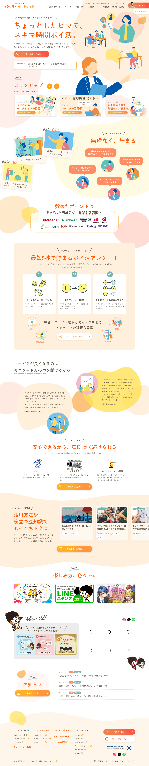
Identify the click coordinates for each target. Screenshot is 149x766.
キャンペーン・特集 (22, 747)
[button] (49, 86)
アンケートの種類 (41, 730)
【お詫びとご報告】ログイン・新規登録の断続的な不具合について (47, 65)
